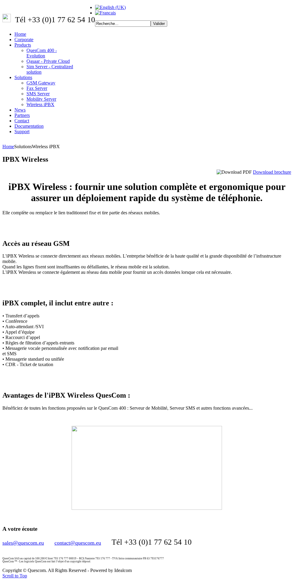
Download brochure (272, 172)
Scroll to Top (14, 575)
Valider (159, 23)
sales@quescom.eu (23, 543)
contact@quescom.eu (77, 543)
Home (8, 146)
